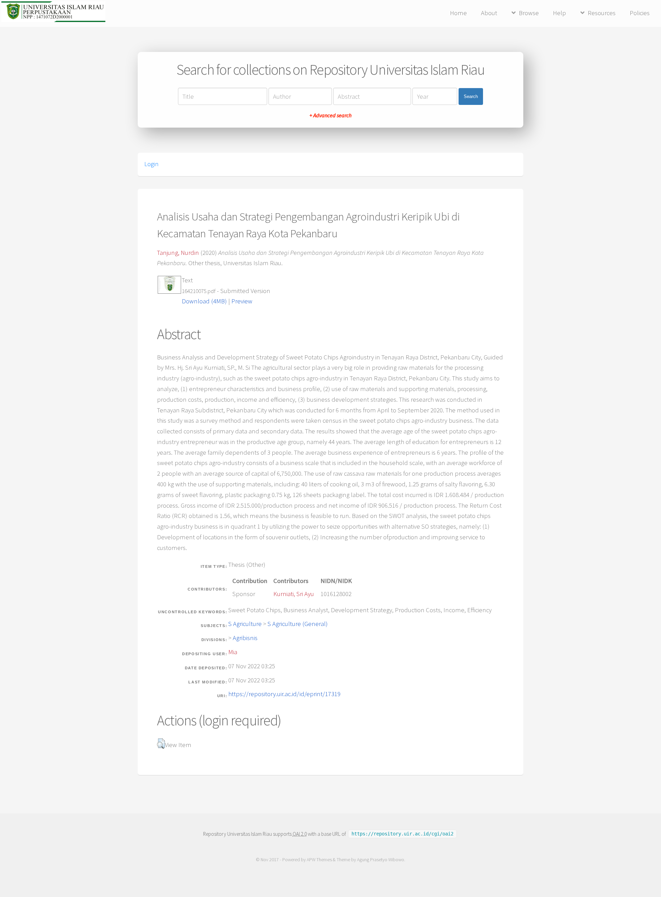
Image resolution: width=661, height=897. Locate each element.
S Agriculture (245, 624)
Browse (529, 13)
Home (458, 13)
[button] (161, 743)
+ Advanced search (330, 115)
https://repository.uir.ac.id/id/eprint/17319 (284, 694)
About (489, 13)
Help (559, 13)
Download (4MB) (204, 301)
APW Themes (319, 860)
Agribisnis (245, 638)
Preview (241, 301)
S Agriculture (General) (297, 624)
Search (471, 96)
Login (151, 164)
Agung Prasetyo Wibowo (380, 860)
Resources (602, 13)
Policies (640, 13)
